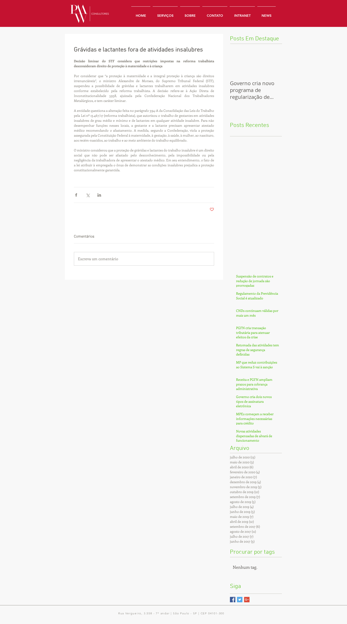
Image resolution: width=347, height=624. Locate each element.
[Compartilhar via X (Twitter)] (87, 195)
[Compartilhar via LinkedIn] (99, 195)
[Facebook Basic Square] (232, 599)
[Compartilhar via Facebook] (76, 195)
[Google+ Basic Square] (247, 599)
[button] (242, 13)
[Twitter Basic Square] (239, 599)
